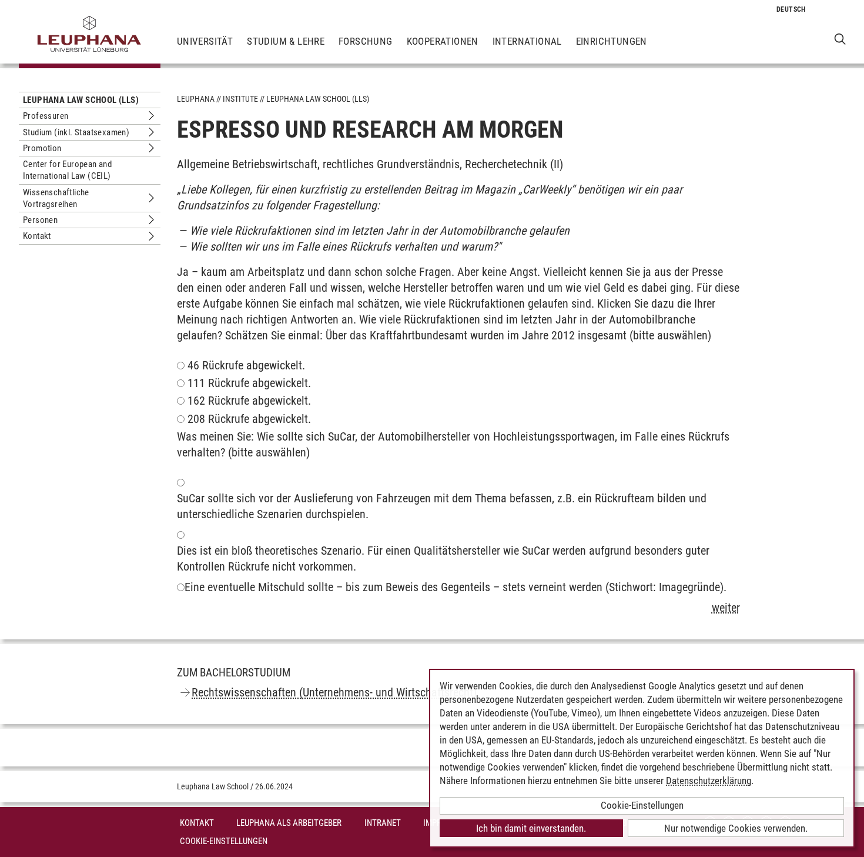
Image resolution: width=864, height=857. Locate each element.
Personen (40, 220)
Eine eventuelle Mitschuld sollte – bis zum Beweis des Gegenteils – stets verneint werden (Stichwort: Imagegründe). (455, 587)
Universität (205, 41)
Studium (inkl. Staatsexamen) (76, 132)
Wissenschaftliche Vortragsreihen (56, 198)
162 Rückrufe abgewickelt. (249, 401)
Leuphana (196, 99)
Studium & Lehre (285, 41)
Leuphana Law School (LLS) (81, 100)
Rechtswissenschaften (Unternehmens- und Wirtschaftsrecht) (334, 692)
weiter (726, 608)
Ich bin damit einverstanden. (531, 828)
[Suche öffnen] (840, 38)
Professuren (45, 116)
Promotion (42, 148)
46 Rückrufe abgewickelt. (246, 365)
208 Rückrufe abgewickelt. (249, 419)
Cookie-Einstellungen (223, 841)
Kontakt (37, 236)
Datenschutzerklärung (708, 780)
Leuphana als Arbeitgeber (288, 823)
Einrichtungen (611, 41)
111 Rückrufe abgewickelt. (249, 383)
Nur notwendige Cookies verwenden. (736, 828)
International (527, 41)
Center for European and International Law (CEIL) (67, 170)
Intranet (382, 823)
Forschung (366, 41)
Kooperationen (442, 41)
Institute (240, 99)
